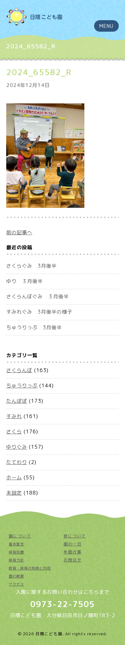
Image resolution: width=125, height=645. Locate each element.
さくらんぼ (19, 370)
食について (75, 536)
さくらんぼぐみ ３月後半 (37, 296)
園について (20, 536)
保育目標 (16, 552)
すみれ (14, 416)
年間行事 (73, 552)
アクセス (16, 584)
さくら (14, 431)
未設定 (14, 492)
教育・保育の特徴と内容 (30, 568)
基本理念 (16, 544)
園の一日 (73, 544)
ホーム (14, 477)
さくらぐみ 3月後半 (31, 265)
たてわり (16, 462)
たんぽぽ (16, 401)
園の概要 (16, 576)
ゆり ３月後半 (24, 281)
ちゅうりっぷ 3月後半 (34, 327)
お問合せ (73, 560)
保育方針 (16, 560)
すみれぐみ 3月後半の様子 (39, 311)
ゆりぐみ (16, 446)
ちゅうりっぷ (22, 385)
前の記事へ (19, 232)
